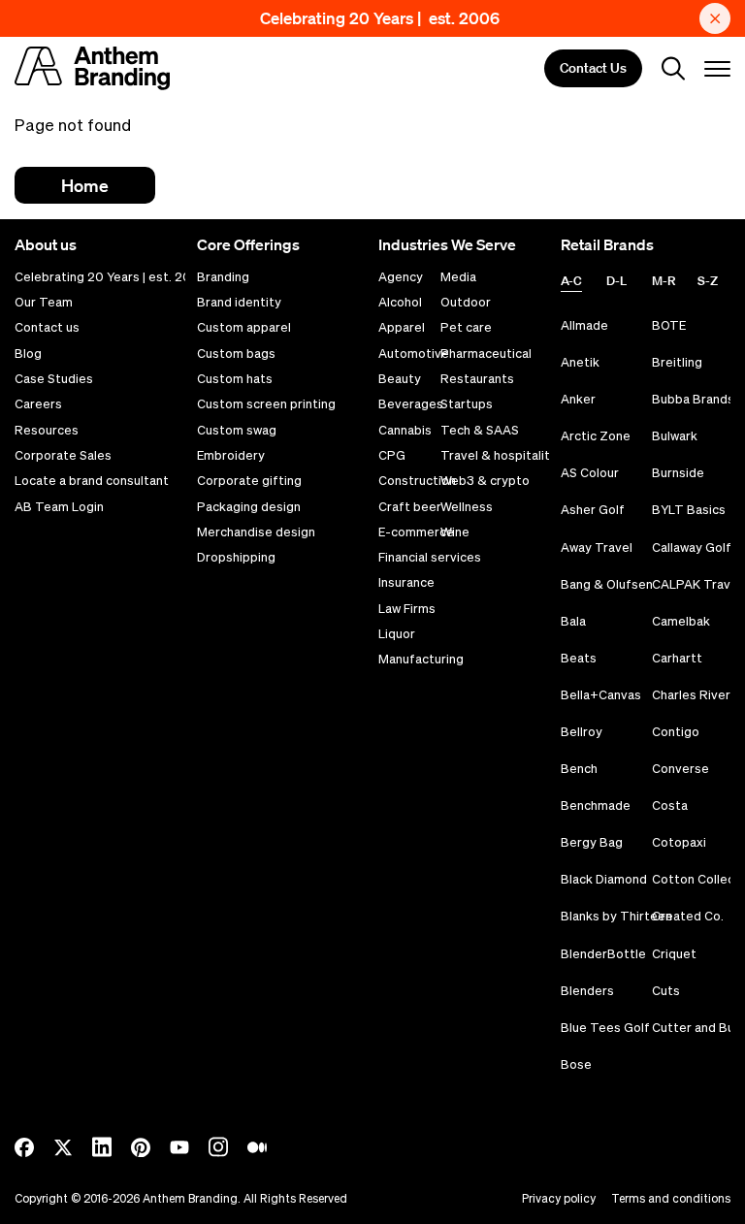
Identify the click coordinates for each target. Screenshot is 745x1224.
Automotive (413, 354)
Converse (680, 768)
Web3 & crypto (485, 481)
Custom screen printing (266, 404)
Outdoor (465, 302)
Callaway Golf (691, 547)
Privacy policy (559, 1198)
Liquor (396, 634)
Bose (576, 1064)
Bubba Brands (693, 399)
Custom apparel (244, 328)
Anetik (580, 362)
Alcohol (400, 302)
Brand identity (239, 302)
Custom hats (235, 379)
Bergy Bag (592, 842)
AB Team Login (59, 507)
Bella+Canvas (601, 695)
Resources (47, 430)
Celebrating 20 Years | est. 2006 (380, 18)
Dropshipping (236, 557)
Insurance (406, 583)
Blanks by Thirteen (616, 916)
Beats (579, 658)
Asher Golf (593, 509)
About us (46, 244)
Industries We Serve (447, 244)
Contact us (47, 328)
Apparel (401, 328)
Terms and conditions (670, 1198)
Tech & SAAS (479, 430)
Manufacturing (421, 659)
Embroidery (231, 456)
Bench (579, 768)
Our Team (44, 302)
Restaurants (477, 379)
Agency (400, 277)
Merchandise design (256, 532)
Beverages (410, 404)
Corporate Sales (63, 456)
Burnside (678, 473)
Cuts (666, 990)
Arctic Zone (596, 436)
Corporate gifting (249, 481)
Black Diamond (604, 879)
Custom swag (236, 430)
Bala (573, 621)
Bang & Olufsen (607, 584)
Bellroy (581, 732)
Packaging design (249, 507)
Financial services (429, 557)
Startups (466, 404)
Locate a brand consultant (92, 481)
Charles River (691, 695)
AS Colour (590, 473)
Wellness (466, 507)
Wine (455, 532)
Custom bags (236, 354)
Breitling (677, 362)
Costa (670, 805)
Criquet (674, 954)
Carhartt (677, 658)
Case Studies (54, 379)
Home (85, 185)
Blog (28, 354)
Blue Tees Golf (605, 1027)
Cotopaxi (679, 842)
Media (458, 277)
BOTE (669, 325)
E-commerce (416, 532)
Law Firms (407, 609)
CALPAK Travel (696, 584)
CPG (391, 456)
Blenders (587, 990)
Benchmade (596, 805)
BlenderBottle (603, 954)
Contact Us (593, 69)
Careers (38, 404)
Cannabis (405, 430)
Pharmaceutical (486, 354)
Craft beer (409, 507)
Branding (223, 277)
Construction (417, 481)
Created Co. (688, 916)
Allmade (584, 325)
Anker (578, 399)
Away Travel (596, 547)
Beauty (399, 379)
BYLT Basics (689, 509)
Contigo (675, 732)
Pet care (466, 328)
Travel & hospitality (498, 456)
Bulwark (674, 436)
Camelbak (681, 621)
